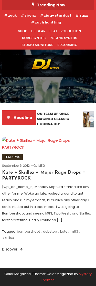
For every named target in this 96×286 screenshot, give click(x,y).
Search (81, 96)
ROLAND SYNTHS (63, 37)
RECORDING (67, 44)
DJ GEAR (38, 31)
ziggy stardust (57, 15)
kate (64, 231)
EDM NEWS (12, 157)
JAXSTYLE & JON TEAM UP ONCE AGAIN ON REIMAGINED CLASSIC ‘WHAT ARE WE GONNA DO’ (41, 118)
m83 (74, 231)
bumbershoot (28, 231)
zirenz (30, 15)
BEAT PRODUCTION (65, 31)
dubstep (50, 231)
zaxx (83, 15)
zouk (12, 15)
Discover (10, 249)
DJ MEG (39, 165)
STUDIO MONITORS (37, 44)
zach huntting (48, 22)
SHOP (22, 31)
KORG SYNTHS (34, 37)
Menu (14, 96)
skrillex (8, 237)
